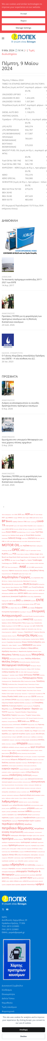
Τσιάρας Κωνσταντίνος (20, 718)
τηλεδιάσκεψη (17, 857)
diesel (34, 525)
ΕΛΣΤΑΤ (4, 604)
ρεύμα (38, 845)
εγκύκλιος (5, 766)
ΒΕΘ (3, 581)
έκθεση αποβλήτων (20, 730)
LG (43, 538)
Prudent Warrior (20, 554)
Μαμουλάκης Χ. (14, 651)
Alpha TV (32, 514)
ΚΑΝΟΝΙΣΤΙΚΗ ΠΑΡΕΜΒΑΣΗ (15, 629)
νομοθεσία (4, 814)
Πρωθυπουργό (31, 693)
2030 (15, 514)
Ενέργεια (38, 607)
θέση (3, 785)
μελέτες (13, 808)
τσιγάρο (36, 861)
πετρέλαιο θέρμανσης (18, 828)
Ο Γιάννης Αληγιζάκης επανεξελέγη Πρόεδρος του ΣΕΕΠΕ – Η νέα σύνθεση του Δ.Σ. (23, 357)
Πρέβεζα (12, 693)
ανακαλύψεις (40, 737)
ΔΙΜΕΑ (26, 593)
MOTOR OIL (11, 545)
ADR (27, 514)
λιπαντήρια (35, 802)
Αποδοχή (23, 1030)
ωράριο (40, 884)
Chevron (20, 521)
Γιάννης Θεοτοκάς (30, 590)
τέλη (16, 855)
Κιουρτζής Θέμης (27, 635)
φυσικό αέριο (26, 877)
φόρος (7, 881)
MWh (21, 545)
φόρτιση (26, 881)
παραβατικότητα (29, 817)
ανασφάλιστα (5, 740)
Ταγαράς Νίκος (11, 712)
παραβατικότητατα (40, 817)
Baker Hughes (26, 517)
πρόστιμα (13, 845)
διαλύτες (5, 762)
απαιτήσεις (8, 744)
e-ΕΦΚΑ (7, 529)
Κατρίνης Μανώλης (39, 632)
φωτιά (34, 878)
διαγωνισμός (41, 759)
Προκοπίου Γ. (25, 693)
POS (14, 553)
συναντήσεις (15, 851)
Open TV (28, 550)
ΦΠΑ (32, 721)
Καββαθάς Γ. (14, 632)
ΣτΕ (33, 703)
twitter (10, 563)
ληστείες (25, 802)
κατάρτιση (38, 788)
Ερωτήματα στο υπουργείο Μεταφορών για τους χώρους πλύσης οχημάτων (22, 441)
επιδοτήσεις (15, 774)
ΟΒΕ (16, 672)
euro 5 (35, 529)
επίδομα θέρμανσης (32, 772)
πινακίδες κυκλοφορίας (29, 832)
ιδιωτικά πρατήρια (19, 785)
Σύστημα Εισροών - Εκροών (26, 708)
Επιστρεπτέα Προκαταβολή (10, 612)
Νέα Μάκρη (37, 669)
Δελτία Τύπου (8, 998)
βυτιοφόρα (6, 756)
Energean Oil (31, 529)
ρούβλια (42, 845)
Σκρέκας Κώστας (19, 703)
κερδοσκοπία (10, 795)
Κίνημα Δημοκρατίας (6, 632)
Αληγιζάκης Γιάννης (37, 570)
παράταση (5, 817)
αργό (29, 747)
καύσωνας (4, 795)
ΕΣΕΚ (38, 604)
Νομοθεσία (7, 1002)
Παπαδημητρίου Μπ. (6, 681)
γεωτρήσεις (34, 756)
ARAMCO (10, 517)
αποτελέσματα (37, 744)
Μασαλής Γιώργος (37, 651)
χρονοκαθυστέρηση (33, 881)
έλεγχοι (35, 730)
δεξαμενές (14, 759)
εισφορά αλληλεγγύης (24, 769)
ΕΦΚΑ (28, 608)
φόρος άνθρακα (14, 881)
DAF (18, 525)
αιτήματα (14, 737)
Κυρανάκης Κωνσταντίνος (14, 642)
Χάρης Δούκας (31, 724)
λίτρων (21, 798)
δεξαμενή (22, 759)
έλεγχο (31, 730)
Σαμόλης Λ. (28, 700)
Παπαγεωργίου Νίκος (32, 677)
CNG (25, 521)
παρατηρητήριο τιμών (26, 821)
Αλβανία (11, 570)
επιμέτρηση (16, 778)
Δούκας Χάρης (30, 596)
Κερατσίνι (14, 635)
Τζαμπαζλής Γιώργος (9, 715)
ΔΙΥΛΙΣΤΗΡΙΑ (35, 593)
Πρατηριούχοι (18, 693)
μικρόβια (37, 808)
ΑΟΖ (28, 567)
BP (3, 521)
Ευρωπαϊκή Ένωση (27, 616)
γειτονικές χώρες (27, 756)
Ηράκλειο (4, 623)
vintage (19, 563)
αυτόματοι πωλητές (33, 750)
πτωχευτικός (27, 845)
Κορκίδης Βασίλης (35, 639)
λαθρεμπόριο (10, 801)
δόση (37, 762)
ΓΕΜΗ (21, 587)
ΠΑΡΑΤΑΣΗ (12, 675)
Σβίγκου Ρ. (42, 699)
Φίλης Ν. (37, 721)
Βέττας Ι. (6, 581)
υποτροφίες (18, 868)
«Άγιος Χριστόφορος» (13, 567)
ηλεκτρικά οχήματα (7, 782)
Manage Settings (23, 27)
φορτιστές (5, 878)
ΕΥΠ (21, 608)
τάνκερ (11, 855)
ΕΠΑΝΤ (15, 604)
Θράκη (4, 626)
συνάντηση (35, 848)
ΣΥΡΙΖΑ (13, 699)
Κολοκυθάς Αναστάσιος (15, 639)
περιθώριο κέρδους (13, 823)
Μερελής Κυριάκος (35, 662)
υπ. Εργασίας (39, 865)
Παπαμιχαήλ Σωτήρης (23, 684)
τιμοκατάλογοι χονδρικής (32, 858)
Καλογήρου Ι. (21, 632)
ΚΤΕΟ (38, 629)
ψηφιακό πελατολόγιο (28, 884)
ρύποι (7, 848)
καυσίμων (18, 792)
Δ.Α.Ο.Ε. (36, 590)
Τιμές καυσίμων (9, 1007)
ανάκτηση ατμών (26, 737)
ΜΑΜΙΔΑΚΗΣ (27, 645)
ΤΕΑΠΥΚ (4, 712)
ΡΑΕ (44, 693)
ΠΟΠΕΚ (36, 674)
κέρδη (17, 788)
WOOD (36, 563)
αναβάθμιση (34, 737)
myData (26, 545)
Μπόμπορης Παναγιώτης (20, 669)
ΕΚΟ (18, 600)
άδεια (13, 730)
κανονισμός (33, 788)
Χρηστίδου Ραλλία (7, 730)
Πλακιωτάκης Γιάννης (32, 690)
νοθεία (28, 811)
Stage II (22, 560)
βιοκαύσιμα (24, 753)
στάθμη (19, 848)
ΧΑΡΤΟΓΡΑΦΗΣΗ (16, 724)
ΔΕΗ (44, 590)
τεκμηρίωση (4, 857)
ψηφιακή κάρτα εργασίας (13, 884)
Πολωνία (39, 690)
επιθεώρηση (35, 775)
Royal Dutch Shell (14, 557)
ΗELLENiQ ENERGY (10, 619)
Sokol (14, 560)
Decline (23, 1036)
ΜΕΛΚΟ (34, 645)
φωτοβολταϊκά (40, 878)
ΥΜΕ (27, 718)
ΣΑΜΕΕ (15, 696)
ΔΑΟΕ (40, 590)
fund (9, 535)
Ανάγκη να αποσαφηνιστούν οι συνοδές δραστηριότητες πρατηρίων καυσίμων (20, 404)
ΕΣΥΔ (9, 608)
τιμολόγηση (5, 861)
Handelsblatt (5, 538)
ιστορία (37, 785)
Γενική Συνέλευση (38, 587)
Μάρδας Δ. (24, 648)
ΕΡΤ (35, 604)
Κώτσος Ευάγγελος (34, 642)
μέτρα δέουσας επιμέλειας (22, 805)
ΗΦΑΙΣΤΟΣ (28, 619)
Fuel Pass (39, 532)
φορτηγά (39, 875)
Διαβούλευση (6, 596)
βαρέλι (3, 753)
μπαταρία (8, 811)
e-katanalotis (39, 525)
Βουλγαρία (34, 584)
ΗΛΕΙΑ (15, 619)
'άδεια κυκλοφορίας (6, 514)
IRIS (36, 538)
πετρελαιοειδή (16, 832)
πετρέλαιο (28, 824)
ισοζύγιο (26, 785)
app (7, 517)
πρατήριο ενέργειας (18, 839)
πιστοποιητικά (38, 832)
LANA (41, 538)
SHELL (7, 560)
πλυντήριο (29, 835)
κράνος (42, 795)
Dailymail (22, 525)
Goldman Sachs (15, 535)
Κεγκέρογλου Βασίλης (7, 635)
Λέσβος (10, 645)
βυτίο (34, 753)
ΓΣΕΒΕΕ (25, 587)
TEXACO (29, 560)
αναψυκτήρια (18, 740)
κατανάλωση (12, 792)
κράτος (3, 798)
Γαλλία (29, 587)
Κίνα (41, 629)
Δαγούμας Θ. (41, 593)
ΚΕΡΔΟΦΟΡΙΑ (31, 629)
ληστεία (21, 802)
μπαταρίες (14, 811)
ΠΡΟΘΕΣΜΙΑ (4, 678)
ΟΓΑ (19, 672)
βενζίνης (19, 753)
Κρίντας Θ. (4, 642)
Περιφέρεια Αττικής (13, 687)
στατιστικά (23, 848)
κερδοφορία (16, 795)
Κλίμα (8, 639)
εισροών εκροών (10, 768)
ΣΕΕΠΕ (33, 696)
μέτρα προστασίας (35, 805)
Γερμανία (4, 590)
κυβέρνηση (8, 798)
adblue (23, 514)
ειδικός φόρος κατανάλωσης (30, 765)
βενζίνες (7, 753)
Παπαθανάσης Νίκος (12, 684)
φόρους (21, 881)
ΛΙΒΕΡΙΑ (43, 642)
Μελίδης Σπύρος (10, 661)
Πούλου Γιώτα (6, 693)
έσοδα (43, 730)
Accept (23, 13)
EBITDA (11, 529)
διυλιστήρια (32, 763)
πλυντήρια (22, 835)
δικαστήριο (24, 762)
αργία (26, 747)
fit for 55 (28, 532)
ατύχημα (9, 750)
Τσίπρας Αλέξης (35, 715)
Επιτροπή (29, 611)
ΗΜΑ (19, 619)
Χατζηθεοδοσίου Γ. (9, 727)
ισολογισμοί (31, 785)
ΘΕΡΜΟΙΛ (9, 623)
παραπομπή (14, 820)
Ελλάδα (32, 608)
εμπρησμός (4, 772)
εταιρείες (22, 778)
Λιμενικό (20, 645)
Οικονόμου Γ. (5, 675)
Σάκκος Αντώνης (20, 699)
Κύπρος (24, 642)
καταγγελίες (5, 792)
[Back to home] (23, 38)
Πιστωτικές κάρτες (11, 690)
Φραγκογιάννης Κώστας (7, 724)
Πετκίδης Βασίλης (22, 687)
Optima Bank (33, 550)
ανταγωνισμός (25, 740)
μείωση (3, 808)
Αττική (32, 577)
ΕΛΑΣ (22, 600)
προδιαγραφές (25, 842)
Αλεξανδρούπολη (18, 570)
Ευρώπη (3, 619)
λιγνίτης (30, 802)
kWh (39, 538)
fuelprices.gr (4, 535)
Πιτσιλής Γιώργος (21, 690)
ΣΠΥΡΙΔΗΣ (8, 700)
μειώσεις (8, 808)
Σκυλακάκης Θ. (28, 702)
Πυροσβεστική (39, 693)
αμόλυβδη (19, 737)
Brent (9, 521)
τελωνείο (10, 858)
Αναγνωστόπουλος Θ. (6, 573)
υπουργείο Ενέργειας (39, 868)
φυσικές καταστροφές (15, 878)
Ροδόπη (4, 696)
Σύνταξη (11, 709)
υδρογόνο (17, 864)
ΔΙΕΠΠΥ (20, 593)
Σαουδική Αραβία (35, 699)
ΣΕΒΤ (26, 696)
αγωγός (33, 734)
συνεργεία (21, 851)
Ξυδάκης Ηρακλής (8, 672)
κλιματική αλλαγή (25, 795)
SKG (11, 560)
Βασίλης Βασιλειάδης (18, 581)
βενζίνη (13, 753)
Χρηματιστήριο (39, 727)
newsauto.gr (4, 550)
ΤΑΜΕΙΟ (41, 709)
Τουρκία (28, 715)
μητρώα (30, 808)
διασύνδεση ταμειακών (15, 762)
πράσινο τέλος (36, 835)
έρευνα (40, 730)
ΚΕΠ (26, 629)
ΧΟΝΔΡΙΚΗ (24, 724)
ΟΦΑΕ (25, 672)
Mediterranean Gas (17, 541)
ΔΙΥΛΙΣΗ (30, 593)
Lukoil (11, 541)
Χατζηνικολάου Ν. (20, 727)
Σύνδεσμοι (7, 989)
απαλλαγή (14, 744)
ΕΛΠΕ (40, 600)
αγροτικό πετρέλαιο (18, 734)
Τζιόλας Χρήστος (21, 715)
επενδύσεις (5, 775)
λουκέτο (11, 805)
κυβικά (12, 798)
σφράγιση (5, 855)
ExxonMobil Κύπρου (21, 532)
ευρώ (25, 779)
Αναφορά (15, 574)
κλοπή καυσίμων (36, 795)
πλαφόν (6, 835)
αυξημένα (18, 750)
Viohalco (23, 563)
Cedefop (14, 521)
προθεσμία (34, 842)
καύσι (28, 792)
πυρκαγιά (33, 845)
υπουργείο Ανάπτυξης (28, 868)
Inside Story (24, 538)
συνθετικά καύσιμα (30, 851)
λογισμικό (5, 805)
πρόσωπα (21, 845)
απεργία (22, 743)
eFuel (20, 529)
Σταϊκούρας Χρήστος (16, 706)
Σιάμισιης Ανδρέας (8, 703)
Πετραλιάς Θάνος (31, 687)
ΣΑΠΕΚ (21, 696)
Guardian (38, 535)
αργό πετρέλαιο (37, 747)
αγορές (10, 733)
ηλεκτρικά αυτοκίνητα (35, 779)
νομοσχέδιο (10, 814)
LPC (6, 541)
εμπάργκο (38, 769)
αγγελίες (5, 733)
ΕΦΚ (24, 607)
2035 (19, 514)
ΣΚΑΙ (42, 696)
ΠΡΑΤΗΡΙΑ (42, 675)
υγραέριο (6, 865)
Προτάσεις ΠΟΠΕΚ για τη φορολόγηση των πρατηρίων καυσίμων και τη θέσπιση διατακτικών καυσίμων (22, 319)
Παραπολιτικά (5, 687)
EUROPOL (40, 529)
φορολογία (17, 875)
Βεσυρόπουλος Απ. (8, 584)
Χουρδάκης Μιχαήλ (29, 727)
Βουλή (26, 583)
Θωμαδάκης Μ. (9, 626)
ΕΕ (12, 600)
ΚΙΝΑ (35, 629)
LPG (8, 541)
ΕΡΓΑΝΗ (32, 604)
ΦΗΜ (24, 721)
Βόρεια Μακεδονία (15, 587)
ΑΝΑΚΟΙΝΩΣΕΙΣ (8, 313)
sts (26, 560)
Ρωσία (10, 696)
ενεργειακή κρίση (16, 772)
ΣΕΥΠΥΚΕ (39, 696)
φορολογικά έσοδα (24, 875)
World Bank (41, 563)
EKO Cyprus (25, 529)
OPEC (16, 550)
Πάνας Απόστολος (12, 678)
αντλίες (41, 739)
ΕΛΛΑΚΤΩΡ (33, 600)
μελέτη (18, 808)
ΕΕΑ (14, 601)
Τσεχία (13, 718)
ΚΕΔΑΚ (23, 629)
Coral (28, 521)
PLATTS (5, 554)
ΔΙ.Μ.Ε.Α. (15, 593)
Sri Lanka (18, 560)
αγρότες (28, 734)
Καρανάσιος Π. (29, 632)
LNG (3, 541)
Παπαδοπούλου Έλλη (18, 681)
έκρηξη (27, 730)
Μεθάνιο (23, 658)
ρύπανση (4, 848)
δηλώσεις (29, 759)
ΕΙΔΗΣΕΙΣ (5, 353)
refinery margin (34, 554)
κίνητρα (22, 788)
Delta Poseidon (28, 526)
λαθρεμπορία (30, 798)
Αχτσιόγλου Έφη (38, 577)
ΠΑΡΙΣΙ (16, 675)
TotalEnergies (37, 560)
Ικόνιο (22, 626)
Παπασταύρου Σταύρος (33, 684)
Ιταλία (38, 626)
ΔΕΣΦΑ (11, 593)
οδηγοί (30, 814)
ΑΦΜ (32, 567)
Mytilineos (33, 546)
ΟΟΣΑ (22, 672)
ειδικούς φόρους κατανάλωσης (16, 765)
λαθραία (25, 798)
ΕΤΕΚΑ (15, 608)
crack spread (9, 526)
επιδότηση (27, 775)
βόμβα (21, 756)
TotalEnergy (5, 563)
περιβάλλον (37, 821)
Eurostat (4, 532)
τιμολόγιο (11, 861)
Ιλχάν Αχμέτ (27, 626)
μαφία (41, 805)
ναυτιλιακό (21, 811)
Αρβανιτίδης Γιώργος (23, 573)
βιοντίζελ (30, 753)
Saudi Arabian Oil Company (28, 557)
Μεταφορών (33, 665)
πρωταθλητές (5, 845)
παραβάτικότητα (19, 817)
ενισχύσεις (22, 772)
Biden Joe (32, 517)
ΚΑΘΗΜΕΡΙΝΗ (5, 629)
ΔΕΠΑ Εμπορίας (5, 593)
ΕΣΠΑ (5, 607)
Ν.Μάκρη (29, 669)
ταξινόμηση (41, 854)
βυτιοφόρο (16, 756)
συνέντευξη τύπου (6, 851)
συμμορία (29, 848)
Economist (16, 529)
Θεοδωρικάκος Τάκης (19, 623)
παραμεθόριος (6, 821)
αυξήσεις (14, 750)
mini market (24, 541)
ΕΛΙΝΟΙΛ (27, 600)
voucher (27, 563)
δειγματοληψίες (41, 756)
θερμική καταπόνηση (9, 785)
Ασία (30, 573)
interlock (31, 538)
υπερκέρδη (11, 868)
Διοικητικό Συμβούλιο (19, 596)
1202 (12, 514)
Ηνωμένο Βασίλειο (38, 619)
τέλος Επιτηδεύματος (24, 855)
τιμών (16, 861)
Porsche (10, 554)
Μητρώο (39, 665)
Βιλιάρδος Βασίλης (18, 584)
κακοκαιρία (27, 788)
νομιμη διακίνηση (36, 811)
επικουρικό (7, 778)
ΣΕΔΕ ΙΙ (29, 696)
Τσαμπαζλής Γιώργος (6, 718)
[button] (3, 38)
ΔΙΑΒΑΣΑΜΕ (6, 277)
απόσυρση (16, 747)
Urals (15, 563)
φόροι (4, 881)
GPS (25, 535)
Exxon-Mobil (11, 532)
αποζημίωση (31, 744)
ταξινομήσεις (34, 855)
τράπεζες (26, 861)
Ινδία (31, 626)
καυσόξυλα (23, 792)
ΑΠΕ (30, 567)
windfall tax (32, 563)
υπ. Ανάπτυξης (30, 865)
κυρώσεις (17, 798)
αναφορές (12, 740)
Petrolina (39, 550)
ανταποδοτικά (34, 740)
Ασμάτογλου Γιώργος (16, 577)
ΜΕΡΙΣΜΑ (39, 645)
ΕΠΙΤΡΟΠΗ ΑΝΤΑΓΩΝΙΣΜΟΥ (23, 604)
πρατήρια (7, 838)
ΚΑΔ (41, 626)
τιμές (22, 858)
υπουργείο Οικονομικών (8, 871)
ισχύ (40, 785)
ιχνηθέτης (4, 788)
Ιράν (34, 626)
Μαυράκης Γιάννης (10, 654)
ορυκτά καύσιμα (36, 814)
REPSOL (41, 554)
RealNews (26, 554)
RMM (7, 557)
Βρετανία (8, 587)
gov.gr (21, 535)
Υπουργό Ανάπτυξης (12, 721)
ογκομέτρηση (22, 814)
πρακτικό (42, 835)
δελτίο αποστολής (6, 759)
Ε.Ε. (8, 601)
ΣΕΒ (24, 696)
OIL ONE (9, 550)
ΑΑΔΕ (22, 566)
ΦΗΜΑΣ (28, 721)
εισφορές (32, 769)
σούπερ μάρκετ (13, 848)
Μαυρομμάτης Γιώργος (15, 658)
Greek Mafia (30, 535)
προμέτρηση (40, 842)
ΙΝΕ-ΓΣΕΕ (15, 626)
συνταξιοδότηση (41, 851)
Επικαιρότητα (8, 994)
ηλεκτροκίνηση (38, 781)
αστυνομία (4, 750)
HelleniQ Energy (14, 538)
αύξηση (40, 750)
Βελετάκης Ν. (27, 581)
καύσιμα (35, 791)
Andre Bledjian (39, 514)
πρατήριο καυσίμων (33, 838)
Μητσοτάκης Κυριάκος (8, 669)
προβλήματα (5, 842)
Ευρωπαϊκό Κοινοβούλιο (38, 616)
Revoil (4, 557)
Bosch (41, 517)
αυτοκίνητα (25, 750)
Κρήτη (42, 639)
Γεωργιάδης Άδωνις (16, 590)
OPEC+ (23, 550)
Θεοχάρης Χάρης (30, 623)
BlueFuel (38, 517)
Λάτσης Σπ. (5, 645)
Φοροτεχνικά (8, 1011)
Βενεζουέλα (34, 581)
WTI (3, 567)
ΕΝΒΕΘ (10, 604)
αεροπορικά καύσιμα (6, 737)
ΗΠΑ (21, 619)
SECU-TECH (39, 557)
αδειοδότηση (40, 734)
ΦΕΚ (20, 721)
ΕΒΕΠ (10, 600)
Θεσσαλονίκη (38, 623)
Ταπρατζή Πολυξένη (20, 712)
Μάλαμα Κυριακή (16, 648)
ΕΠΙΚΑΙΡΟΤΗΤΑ (16, 353)
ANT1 (3, 517)
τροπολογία (31, 861)
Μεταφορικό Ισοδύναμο (16, 665)
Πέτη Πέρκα (19, 678)
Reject (24, 20)
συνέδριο (40, 848)
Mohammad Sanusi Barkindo (34, 541)
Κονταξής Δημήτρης (25, 639)
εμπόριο (9, 772)
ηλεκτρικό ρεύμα (27, 782)
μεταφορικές (24, 808)
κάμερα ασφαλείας (11, 788)
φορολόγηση (32, 875)
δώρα (40, 762)
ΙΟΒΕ (19, 626)
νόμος (15, 814)
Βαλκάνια (10, 581)
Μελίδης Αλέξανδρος (32, 658)
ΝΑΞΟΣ (32, 669)
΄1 (18, 567)
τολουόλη (20, 861)
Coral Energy (33, 521)
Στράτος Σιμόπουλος (28, 706)
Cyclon (15, 525)
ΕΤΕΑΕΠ (12, 608)
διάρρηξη (35, 759)
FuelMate (33, 532)
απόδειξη (11, 747)
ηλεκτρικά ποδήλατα (17, 782)
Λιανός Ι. (15, 645)
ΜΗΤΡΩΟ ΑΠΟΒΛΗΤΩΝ (7, 648)
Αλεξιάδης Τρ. (26, 570)
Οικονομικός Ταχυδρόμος (33, 672)
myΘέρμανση (39, 545)
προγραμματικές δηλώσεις (14, 842)
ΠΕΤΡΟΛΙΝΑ (28, 675)
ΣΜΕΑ (3, 699)
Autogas (15, 517)
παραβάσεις (12, 817)
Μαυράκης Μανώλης (25, 655)
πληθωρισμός (14, 835)
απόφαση (22, 747)
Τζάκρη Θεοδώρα (32, 712)
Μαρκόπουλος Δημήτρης (26, 651)
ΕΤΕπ (19, 608)
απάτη (3, 744)
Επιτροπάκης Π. (23, 611)
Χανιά (36, 724)
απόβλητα (5, 747)
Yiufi (6, 567)
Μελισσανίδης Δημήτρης (25, 662)
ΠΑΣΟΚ (21, 675)
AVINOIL (20, 517)
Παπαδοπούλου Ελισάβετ (30, 681)
